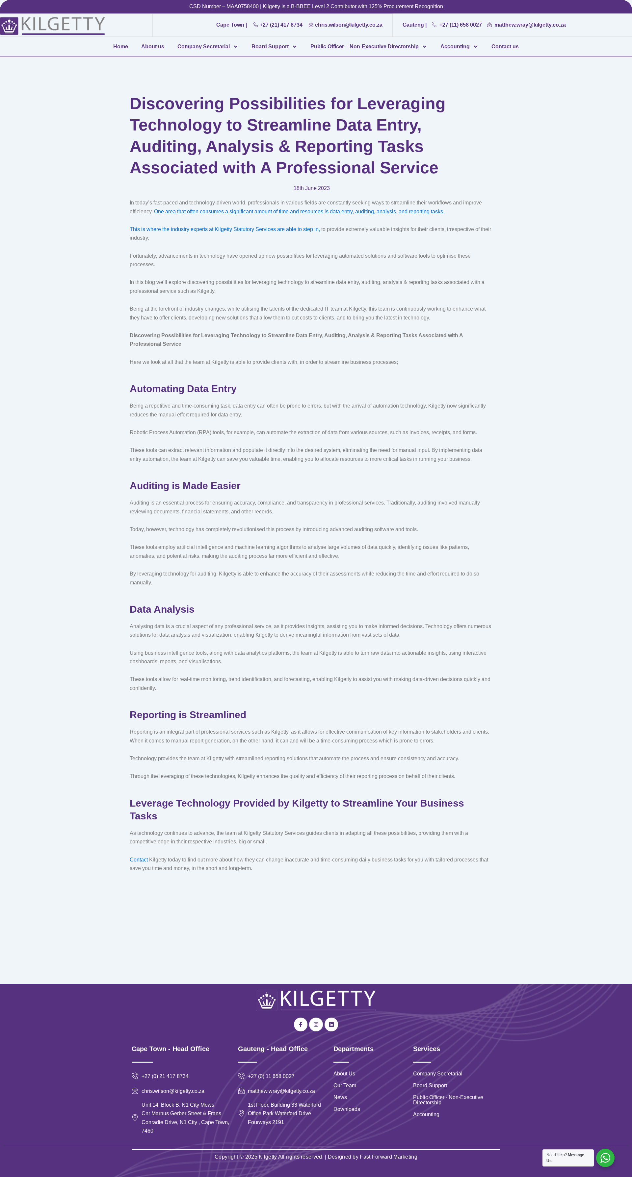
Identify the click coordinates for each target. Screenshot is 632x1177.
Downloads (346, 1109)
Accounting (455, 46)
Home (120, 46)
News (340, 1097)
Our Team (344, 1085)
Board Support (270, 46)
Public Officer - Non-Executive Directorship (448, 1100)
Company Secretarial (203, 46)
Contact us (505, 46)
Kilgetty (268, 1157)
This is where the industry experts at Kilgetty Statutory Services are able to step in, (225, 229)
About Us (344, 1073)
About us (152, 46)
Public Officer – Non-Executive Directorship (364, 46)
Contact (139, 859)
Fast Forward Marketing (387, 1157)
